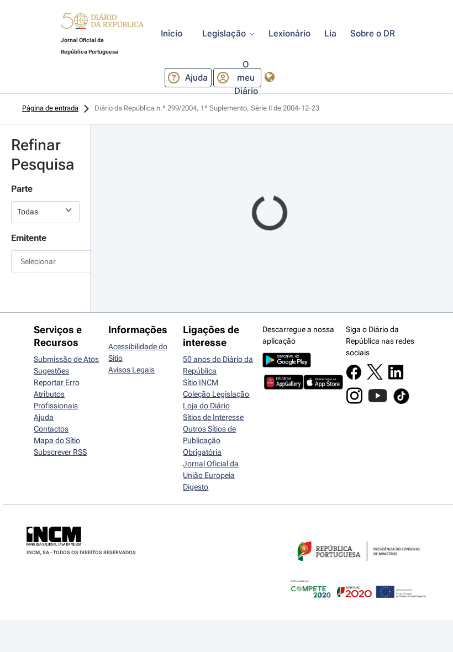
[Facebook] (354, 377)
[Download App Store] (323, 386)
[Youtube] (377, 401)
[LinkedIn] (396, 377)
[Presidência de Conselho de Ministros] (357, 567)
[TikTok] (401, 402)
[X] (375, 376)
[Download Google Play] (286, 364)
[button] (102, 22)
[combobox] (45, 261)
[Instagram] (354, 401)
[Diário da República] (102, 23)
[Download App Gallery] (283, 386)
